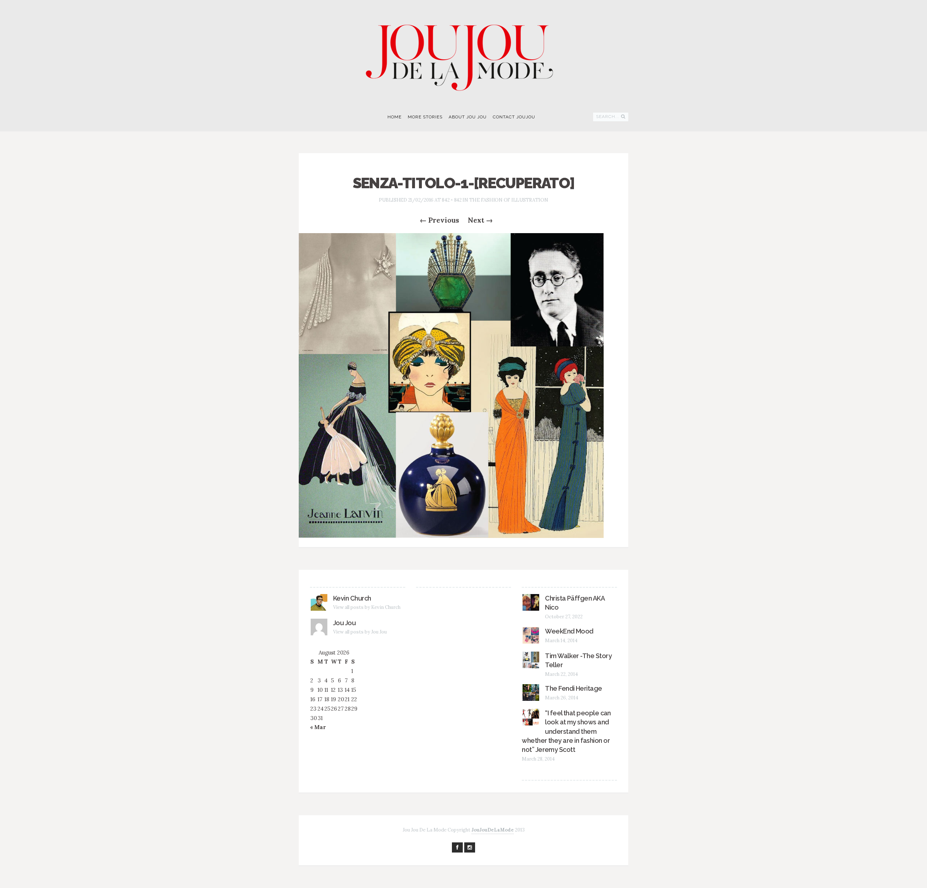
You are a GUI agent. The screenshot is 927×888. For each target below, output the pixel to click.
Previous (439, 220)
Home (394, 116)
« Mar (318, 727)
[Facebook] (457, 847)
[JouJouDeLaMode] (463, 53)
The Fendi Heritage (573, 688)
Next (480, 220)
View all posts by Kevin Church (366, 607)
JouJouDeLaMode (492, 830)
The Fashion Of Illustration (508, 200)
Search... (608, 116)
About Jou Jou (468, 116)
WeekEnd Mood (569, 631)
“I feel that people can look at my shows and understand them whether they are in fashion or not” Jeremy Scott (566, 731)
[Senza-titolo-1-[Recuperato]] (451, 384)
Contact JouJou (514, 116)
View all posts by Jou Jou (360, 632)
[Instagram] (469, 847)
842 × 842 (452, 200)
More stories (425, 116)
